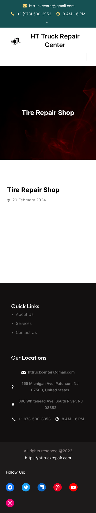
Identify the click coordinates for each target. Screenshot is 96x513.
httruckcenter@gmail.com (52, 5)
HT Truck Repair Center (55, 40)
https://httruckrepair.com (48, 458)
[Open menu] (82, 57)
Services (24, 323)
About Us (25, 314)
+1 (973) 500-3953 (34, 14)
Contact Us (26, 332)
